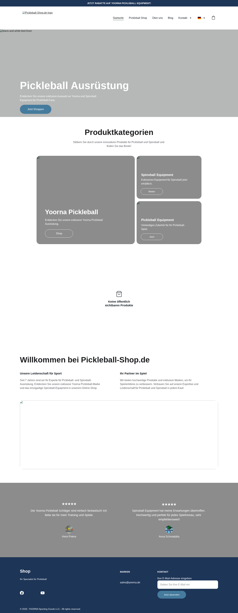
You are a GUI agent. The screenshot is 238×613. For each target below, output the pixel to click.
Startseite (118, 18)
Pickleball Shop (138, 18)
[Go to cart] (213, 18)
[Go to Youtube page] (43, 593)
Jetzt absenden (172, 594)
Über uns (157, 18)
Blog (170, 18)
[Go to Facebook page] (22, 593)
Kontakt (182, 18)
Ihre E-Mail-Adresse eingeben (174, 578)
